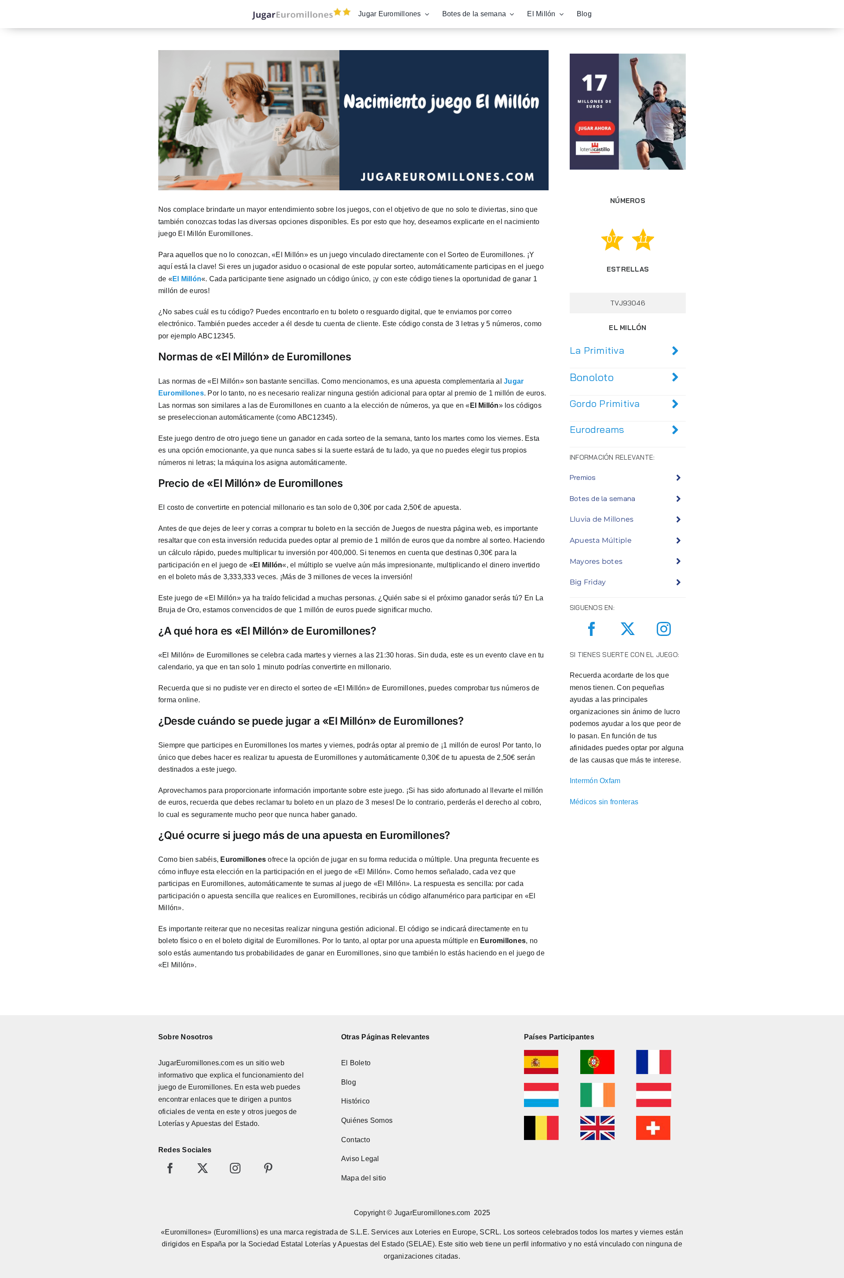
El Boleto (356, 1063)
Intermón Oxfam (595, 780)
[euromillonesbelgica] (541, 1119)
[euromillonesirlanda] (597, 1086)
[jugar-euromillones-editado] (299, 10)
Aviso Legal (360, 1158)
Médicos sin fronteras (604, 802)
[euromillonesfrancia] (653, 1053)
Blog (348, 1082)
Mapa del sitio (363, 1178)
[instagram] (663, 629)
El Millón (186, 279)
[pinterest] (268, 1168)
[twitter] (627, 629)
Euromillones (209, 1087)
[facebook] (591, 629)
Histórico (355, 1101)
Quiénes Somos (367, 1120)
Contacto (355, 1140)
